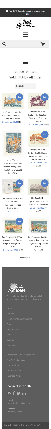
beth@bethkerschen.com (18, 403)
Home (9, 308)
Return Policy (12, 345)
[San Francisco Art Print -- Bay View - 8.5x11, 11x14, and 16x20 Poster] (13, 101)
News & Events (13, 329)
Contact (10, 339)
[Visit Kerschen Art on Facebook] (14, 394)
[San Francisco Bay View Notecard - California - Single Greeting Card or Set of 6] (38, 225)
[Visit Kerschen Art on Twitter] (19, 394)
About (9, 324)
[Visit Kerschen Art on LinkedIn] (24, 394)
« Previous (24, 257)
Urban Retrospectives (16, 370)
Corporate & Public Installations (21, 354)
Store (9, 334)
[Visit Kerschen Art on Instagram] (9, 394)
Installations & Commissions (19, 318)
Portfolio (10, 313)
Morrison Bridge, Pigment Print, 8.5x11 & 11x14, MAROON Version (38, 201)
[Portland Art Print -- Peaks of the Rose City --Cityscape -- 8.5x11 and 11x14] (38, 101)
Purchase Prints (14, 375)
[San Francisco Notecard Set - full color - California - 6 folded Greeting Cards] (13, 187)
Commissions (13, 365)
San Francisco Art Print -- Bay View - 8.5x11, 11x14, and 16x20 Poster (12, 115)
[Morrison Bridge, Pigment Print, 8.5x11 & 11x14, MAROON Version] (38, 187)
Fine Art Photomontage (17, 360)
